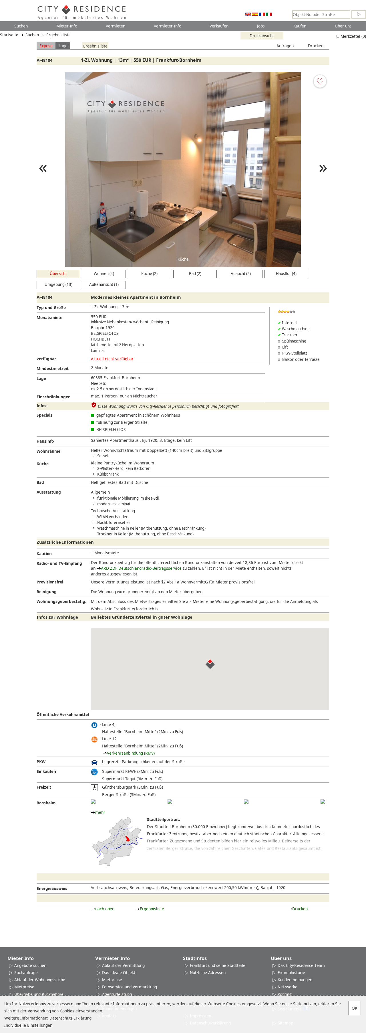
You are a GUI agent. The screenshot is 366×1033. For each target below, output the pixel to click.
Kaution (44, 553)
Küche (43, 463)
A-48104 (44, 60)
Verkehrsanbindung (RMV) (131, 753)
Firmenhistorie (291, 972)
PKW (41, 761)
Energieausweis (52, 888)
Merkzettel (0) (352, 36)
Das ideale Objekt (118, 972)
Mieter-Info (66, 26)
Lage (63, 45)
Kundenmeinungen (295, 979)
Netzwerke (287, 987)
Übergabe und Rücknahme (38, 994)
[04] (323, 801)
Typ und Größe (51, 307)
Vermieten (115, 26)
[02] (170, 801)
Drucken (315, 45)
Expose (46, 45)
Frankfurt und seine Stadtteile (217, 965)
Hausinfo (45, 441)
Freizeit (44, 787)
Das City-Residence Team (301, 965)
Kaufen (299, 26)
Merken (320, 81)
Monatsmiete (49, 317)
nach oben (104, 908)
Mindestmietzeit (53, 368)
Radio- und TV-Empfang (59, 563)
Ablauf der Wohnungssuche (39, 979)
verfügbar (46, 358)
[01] (93, 801)
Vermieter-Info (167, 26)
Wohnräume (48, 451)
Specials (44, 415)
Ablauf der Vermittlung (123, 965)
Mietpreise (24, 987)
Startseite (9, 34)
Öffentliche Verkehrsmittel (63, 714)
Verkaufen (219, 26)
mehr (100, 812)
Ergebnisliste (58, 34)
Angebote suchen (30, 965)
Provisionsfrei (50, 582)
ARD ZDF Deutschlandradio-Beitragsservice (141, 568)
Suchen (21, 26)
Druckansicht (262, 35)
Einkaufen (46, 771)
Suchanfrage (26, 972)
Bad (40, 482)
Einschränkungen (54, 396)
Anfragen (285, 45)
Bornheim (46, 803)
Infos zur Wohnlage (57, 617)
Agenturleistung (117, 994)
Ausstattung (49, 492)
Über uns (343, 26)
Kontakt (285, 994)
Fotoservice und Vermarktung (129, 987)
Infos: (42, 405)
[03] (246, 801)
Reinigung (47, 591)
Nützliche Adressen (208, 972)
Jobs (261, 26)
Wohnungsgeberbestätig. (61, 601)
